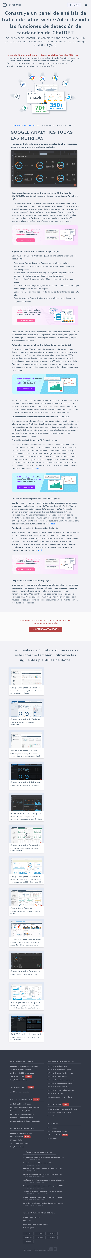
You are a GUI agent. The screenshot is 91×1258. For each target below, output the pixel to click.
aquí (37, 468)
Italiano (52, 1237)
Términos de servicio (41, 1250)
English (28, 1233)
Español (40, 1233)
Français (40, 1237)
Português (52, 1233)
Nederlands (28, 1237)
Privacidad (27, 1250)
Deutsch (28, 1241)
